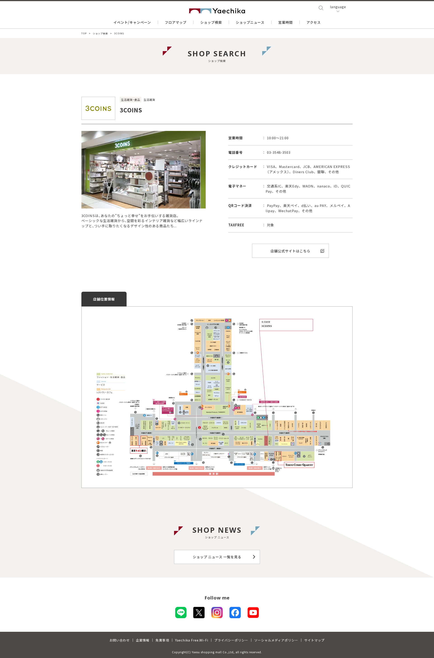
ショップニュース (250, 22)
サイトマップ (314, 640)
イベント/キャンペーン (132, 22)
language (338, 7)
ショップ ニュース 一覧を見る (217, 556)
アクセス (314, 22)
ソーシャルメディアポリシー (276, 640)
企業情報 (142, 640)
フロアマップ (175, 22)
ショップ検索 (211, 22)
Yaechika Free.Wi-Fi (191, 640)
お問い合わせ (119, 640)
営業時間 (285, 22)
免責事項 (162, 640)
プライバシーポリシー (231, 640)
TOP (84, 33)
